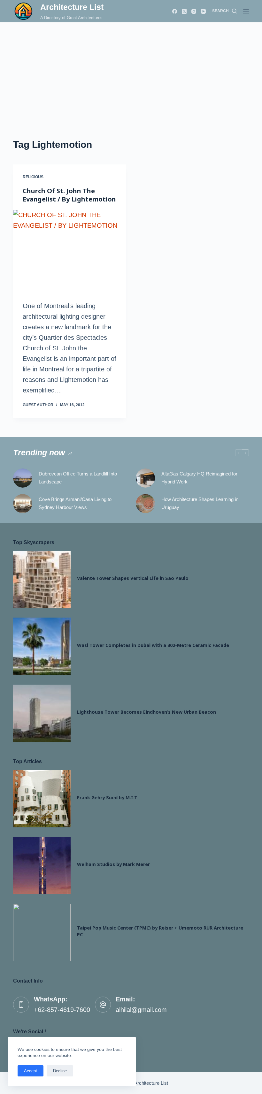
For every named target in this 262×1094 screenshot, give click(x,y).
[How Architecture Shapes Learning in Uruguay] (145, 503)
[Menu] (246, 11)
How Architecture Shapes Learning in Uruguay (199, 503)
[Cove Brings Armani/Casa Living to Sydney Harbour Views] (22, 503)
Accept (30, 1070)
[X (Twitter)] (184, 11)
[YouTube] (203, 11)
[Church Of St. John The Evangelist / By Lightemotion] (69, 252)
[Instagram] (193, 11)
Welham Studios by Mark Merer (113, 864)
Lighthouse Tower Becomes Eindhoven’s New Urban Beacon (146, 712)
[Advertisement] (131, 70)
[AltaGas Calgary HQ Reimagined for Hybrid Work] (145, 478)
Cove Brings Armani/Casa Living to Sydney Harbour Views (75, 503)
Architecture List (72, 7)
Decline (60, 1070)
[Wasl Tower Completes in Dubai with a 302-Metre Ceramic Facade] (42, 646)
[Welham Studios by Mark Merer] (42, 865)
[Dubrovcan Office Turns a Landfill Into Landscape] (22, 478)
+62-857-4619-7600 (62, 1009)
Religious (33, 177)
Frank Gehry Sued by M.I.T (107, 797)
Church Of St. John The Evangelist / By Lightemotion (69, 194)
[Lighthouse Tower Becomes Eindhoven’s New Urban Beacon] (42, 713)
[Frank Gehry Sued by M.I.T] (42, 798)
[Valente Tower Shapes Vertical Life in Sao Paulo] (42, 579)
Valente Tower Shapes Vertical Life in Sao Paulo (133, 578)
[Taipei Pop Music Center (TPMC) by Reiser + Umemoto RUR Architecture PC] (42, 932)
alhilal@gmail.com (141, 1009)
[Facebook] (174, 11)
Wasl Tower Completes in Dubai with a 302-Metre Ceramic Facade (153, 645)
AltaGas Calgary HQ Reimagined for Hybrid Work (199, 477)
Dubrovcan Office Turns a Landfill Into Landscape (78, 477)
